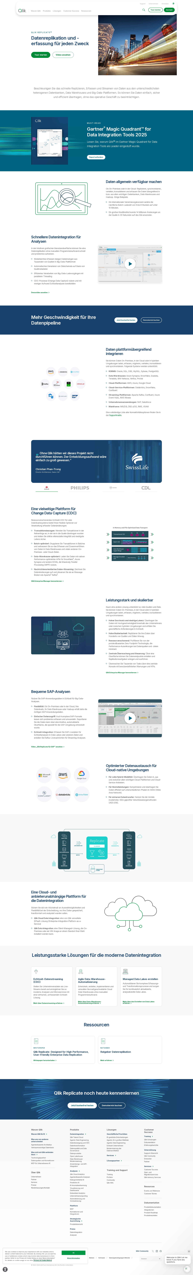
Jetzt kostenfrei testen (126, 320)
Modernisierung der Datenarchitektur (114, 1149)
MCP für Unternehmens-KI (40, 1163)
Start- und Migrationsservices (151, 1173)
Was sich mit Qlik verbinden (42, 1153)
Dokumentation (149, 1142)
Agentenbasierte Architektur (41, 1145)
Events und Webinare (152, 1191)
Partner (34, 1179)
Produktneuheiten (150, 1215)
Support (142, 4)
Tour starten (156, 10)
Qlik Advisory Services (152, 1177)
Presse (33, 1185)
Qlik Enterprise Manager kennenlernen (46, 581)
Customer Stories (150, 1194)
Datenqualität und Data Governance (78, 1149)
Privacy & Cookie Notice (43, 1260)
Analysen (73, 1235)
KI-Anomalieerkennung (78, 1185)
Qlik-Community (142, 1251)
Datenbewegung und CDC (79, 1143)
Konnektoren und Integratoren (76, 1213)
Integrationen (149, 1210)
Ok (73, 1253)
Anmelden (165, 4)
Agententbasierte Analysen (80, 1177)
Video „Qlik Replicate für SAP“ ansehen (47, 747)
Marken (91, 1258)
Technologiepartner (38, 1158)
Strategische (75, 1220)
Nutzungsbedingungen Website (119, 1258)
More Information (73, 1258)
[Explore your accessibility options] (5, 1269)
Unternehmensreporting (79, 1196)
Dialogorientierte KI (77, 1180)
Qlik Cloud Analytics (77, 1174)
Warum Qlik (36, 11)
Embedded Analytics (77, 1193)
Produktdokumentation (152, 1207)
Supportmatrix (115, 415)
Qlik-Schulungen (150, 1140)
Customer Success (71, 11)
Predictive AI (74, 1183)
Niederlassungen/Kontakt (40, 1188)
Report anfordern (96, 157)
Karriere (34, 1182)
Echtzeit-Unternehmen (115, 1146)
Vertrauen (101, 1258)
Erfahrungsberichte (151, 1145)
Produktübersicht (76, 1224)
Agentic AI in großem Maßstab (118, 1140)
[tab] (47, 489)
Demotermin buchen (151, 320)
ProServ (110, 1177)
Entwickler (148, 1159)
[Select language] (173, 3)
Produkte (47, 11)
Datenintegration (76, 1232)
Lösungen (57, 11)
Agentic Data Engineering (79, 1140)
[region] (45, 1256)
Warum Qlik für (38, 1134)
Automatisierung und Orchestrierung (77, 1200)
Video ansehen (63, 55)
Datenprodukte (75, 1153)
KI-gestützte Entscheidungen (117, 1137)
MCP (71, 1209)
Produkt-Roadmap (151, 1213)
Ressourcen (86, 11)
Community (111, 1180)
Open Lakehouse (76, 1156)
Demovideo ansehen (39, 292)
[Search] (144, 10)
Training (110, 1174)
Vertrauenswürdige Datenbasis (42, 1147)
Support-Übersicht (151, 1153)
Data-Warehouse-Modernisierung (76, 1160)
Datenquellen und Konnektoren (42, 1160)
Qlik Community (149, 1156)
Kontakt (169, 10)
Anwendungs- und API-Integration (78, 1165)
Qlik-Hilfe (110, 1183)
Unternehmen (153, 4)
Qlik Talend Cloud (76, 1137)
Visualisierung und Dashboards (76, 1189)
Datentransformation (77, 1146)
